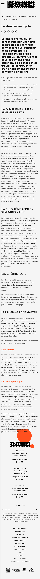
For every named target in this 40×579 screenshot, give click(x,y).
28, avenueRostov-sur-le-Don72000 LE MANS (20, 488)
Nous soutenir (20, 540)
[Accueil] (21, 4)
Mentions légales (20, 558)
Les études (10, 17)
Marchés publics (20, 549)
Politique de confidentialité (20, 521)
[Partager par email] (15, 31)
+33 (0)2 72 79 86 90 (20, 477)
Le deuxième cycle (10, 19)
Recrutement (20, 546)
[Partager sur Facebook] (3, 31)
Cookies (20, 555)
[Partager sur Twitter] (7, 31)
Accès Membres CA (20, 537)
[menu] (2, 4)
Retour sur (20, 534)
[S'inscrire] (37, 509)
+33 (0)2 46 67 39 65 (20, 459)
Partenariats (20, 543)
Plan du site (20, 552)
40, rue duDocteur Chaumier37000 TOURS (20, 453)
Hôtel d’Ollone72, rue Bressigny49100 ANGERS (20, 470)
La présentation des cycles (26, 17)
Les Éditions (20, 531)
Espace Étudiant (20, 528)
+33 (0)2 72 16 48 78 (20, 494)
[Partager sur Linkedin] (11, 31)
